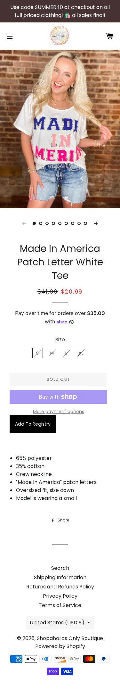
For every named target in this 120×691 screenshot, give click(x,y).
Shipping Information (60, 577)
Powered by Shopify (60, 646)
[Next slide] (96, 223)
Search (60, 568)
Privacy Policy (60, 596)
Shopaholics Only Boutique (70, 638)
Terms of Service (60, 605)
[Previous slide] (24, 223)
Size (60, 339)
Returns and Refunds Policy (60, 586)
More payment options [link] (58, 411)
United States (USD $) (57, 622)
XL (81, 353)
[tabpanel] (60, 128)
